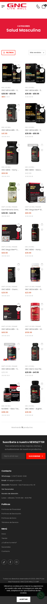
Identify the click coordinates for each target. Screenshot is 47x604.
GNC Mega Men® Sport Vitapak (15, 249)
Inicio (4, 534)
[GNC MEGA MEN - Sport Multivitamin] (12, 73)
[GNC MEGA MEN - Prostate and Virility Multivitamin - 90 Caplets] (12, 113)
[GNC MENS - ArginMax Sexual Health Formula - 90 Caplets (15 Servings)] (35, 391)
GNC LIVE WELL (6, 88)
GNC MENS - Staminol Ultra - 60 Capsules (19, 289)
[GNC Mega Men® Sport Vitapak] (12, 232)
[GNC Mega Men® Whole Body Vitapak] (35, 192)
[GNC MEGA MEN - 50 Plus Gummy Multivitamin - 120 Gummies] (12, 352)
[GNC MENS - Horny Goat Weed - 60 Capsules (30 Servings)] (35, 232)
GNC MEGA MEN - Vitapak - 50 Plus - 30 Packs (21, 329)
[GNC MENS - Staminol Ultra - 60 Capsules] (12, 272)
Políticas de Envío (9, 518)
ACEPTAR (24, 599)
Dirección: (6, 485)
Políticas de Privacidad (11, 509)
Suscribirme (34, 456)
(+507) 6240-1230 (19, 476)
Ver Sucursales (8, 489)
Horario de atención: (10, 493)
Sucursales (6, 547)
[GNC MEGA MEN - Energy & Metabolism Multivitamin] (35, 113)
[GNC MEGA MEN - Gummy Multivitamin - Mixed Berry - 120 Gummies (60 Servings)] (35, 272)
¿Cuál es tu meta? (9, 542)
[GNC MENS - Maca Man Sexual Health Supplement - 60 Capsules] (35, 152)
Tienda (4, 538)
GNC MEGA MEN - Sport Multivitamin (17, 90)
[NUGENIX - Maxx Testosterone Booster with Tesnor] (12, 391)
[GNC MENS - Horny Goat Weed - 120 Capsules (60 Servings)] (12, 152)
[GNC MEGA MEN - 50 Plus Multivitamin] (35, 73)
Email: (4, 480)
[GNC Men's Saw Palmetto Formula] (35, 352)
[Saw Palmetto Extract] (12, 192)
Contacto (6, 551)
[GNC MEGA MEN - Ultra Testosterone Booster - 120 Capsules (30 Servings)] (35, 312)
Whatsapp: (6, 476)
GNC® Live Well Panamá (9, 207)
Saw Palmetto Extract (11, 209)
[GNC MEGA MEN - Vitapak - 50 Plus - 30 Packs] (12, 312)
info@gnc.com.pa (14, 480)
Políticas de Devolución (11, 513)
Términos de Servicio (10, 522)
